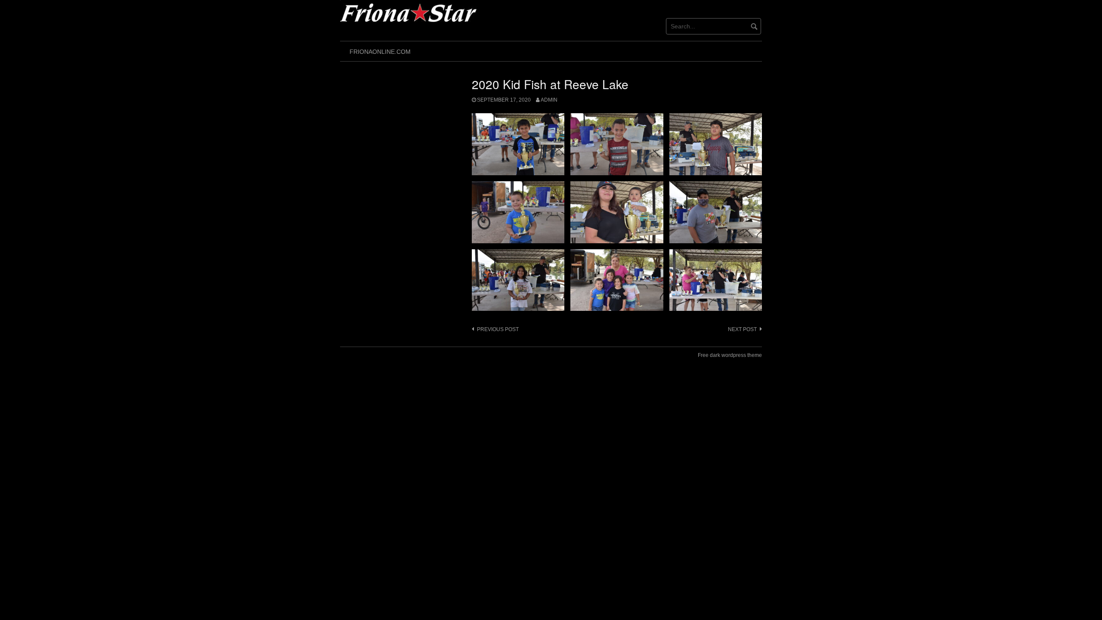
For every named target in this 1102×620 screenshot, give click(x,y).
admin (549, 100)
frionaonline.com (380, 51)
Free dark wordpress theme (730, 355)
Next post (742, 329)
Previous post (498, 329)
